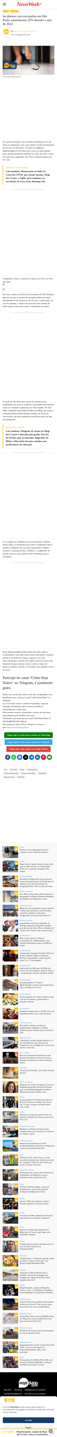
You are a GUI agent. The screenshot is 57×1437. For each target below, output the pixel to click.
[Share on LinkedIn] (37, 757)
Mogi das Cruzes (9, 777)
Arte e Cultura (24, 1008)
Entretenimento (25, 935)
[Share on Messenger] (19, 757)
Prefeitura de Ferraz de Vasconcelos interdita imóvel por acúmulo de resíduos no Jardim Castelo (37, 1131)
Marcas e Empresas (26, 891)
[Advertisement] (28, 109)
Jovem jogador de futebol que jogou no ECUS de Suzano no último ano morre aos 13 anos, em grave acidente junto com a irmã (36, 1103)
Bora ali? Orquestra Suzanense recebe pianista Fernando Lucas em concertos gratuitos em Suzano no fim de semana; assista (36, 1059)
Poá (21, 1155)
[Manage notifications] (51, 1431)
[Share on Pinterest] (43, 757)
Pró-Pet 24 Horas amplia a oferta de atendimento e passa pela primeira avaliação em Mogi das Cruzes (34, 1189)
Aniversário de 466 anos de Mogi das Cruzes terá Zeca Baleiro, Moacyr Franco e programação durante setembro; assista (37, 970)
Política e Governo (26, 876)
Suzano (22, 861)
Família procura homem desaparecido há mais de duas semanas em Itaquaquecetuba (36, 1246)
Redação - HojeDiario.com (25, 31)
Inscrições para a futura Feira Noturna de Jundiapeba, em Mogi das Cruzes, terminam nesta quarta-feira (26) (37, 1174)
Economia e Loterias (27, 1170)
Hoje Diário (42, 773)
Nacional (23, 1270)
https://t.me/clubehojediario (17, 727)
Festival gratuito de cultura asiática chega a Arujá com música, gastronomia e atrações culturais (37, 999)
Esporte (22, 1198)
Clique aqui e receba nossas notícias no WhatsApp (28, 735)
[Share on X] (25, 757)
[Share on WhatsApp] (13, 757)
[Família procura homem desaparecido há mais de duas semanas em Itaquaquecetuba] (10, 1246)
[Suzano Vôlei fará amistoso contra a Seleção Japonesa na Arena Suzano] (10, 1203)
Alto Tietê (14, 769)
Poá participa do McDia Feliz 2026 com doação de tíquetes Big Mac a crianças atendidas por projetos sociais (36, 1362)
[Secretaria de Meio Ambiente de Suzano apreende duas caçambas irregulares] (10, 1218)
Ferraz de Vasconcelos (11, 773)
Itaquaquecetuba (25, 1342)
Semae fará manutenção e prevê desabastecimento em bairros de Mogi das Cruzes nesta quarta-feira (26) (37, 1145)
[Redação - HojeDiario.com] (6, 31)
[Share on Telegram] (31, 757)
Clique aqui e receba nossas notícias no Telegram (28, 742)
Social (22, 1184)
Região (5, 11)
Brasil (22, 769)
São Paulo (14, 11)
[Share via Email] (49, 757)
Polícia (22, 847)
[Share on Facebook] (7, 757)
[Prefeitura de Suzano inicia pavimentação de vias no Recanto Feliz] (10, 1333)
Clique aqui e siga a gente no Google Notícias (28, 749)
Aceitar (28, 1420)
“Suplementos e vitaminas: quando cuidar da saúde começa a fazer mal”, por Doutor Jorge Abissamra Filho (37, 1260)
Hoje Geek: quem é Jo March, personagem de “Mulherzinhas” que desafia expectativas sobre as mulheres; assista (36, 941)
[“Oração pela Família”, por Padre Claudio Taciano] (10, 1073)
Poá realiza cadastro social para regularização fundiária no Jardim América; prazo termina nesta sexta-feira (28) (36, 1029)
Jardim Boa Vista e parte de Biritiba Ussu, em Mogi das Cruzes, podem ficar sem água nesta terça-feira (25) (37, 1318)
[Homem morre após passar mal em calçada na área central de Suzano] (10, 852)
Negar (28, 1427)
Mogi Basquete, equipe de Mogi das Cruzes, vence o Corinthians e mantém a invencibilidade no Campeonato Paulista (36, 1290)
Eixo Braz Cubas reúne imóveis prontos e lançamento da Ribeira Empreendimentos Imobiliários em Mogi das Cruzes (37, 896)
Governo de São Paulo (28, 773)
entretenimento (32, 769)
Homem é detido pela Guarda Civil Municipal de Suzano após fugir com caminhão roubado (35, 1232)
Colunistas (23, 1067)
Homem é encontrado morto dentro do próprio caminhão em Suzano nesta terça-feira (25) (37, 1117)
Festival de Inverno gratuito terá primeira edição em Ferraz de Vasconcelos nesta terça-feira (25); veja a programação (37, 1304)
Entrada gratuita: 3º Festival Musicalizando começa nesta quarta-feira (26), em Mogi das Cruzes (37, 984)
